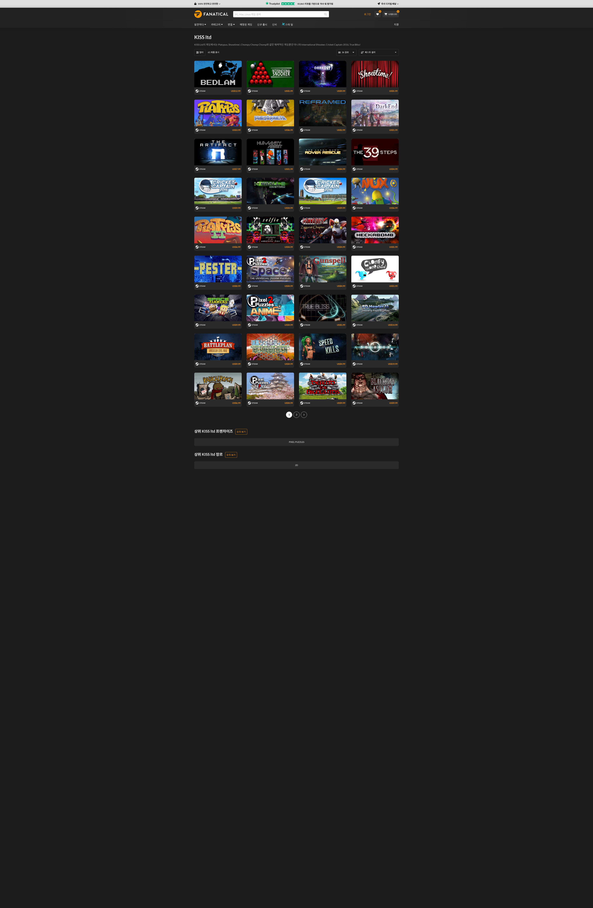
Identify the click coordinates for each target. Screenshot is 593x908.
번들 (230, 24)
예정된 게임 (246, 24)
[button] (207, 4)
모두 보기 (241, 431)
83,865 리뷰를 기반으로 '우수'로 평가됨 (315, 3)
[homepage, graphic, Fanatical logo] (211, 14)
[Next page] (304, 415)
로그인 (367, 14)
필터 (201, 52)
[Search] (325, 14)
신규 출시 (262, 24)
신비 (274, 24)
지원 (396, 24)
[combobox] (297, 14)
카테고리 (216, 24)
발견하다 (199, 24)
